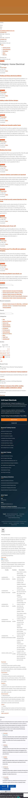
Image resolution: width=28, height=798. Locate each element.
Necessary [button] (3, 557)
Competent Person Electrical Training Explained (13, 371)
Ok (18, 797)
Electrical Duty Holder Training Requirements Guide (14, 298)
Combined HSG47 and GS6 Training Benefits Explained (15, 296)
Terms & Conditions (16, 523)
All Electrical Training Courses (6, 431)
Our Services (22, 523)
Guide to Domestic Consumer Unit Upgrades (13, 290)
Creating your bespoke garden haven (10, 125)
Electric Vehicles (6, 324)
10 (0, 353)
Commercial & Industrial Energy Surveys (8, 485)
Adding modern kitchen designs (9, 100)
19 (3, 355)
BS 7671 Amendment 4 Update (7, 435)
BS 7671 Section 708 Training (6, 458)
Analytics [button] (3, 683)
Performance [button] (4, 672)
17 (0, 355)
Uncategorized (6, 339)
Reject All (4, 786)
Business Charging (7, 321)
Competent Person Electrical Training (8, 438)
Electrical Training (14, 524)
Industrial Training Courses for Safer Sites (12, 294)
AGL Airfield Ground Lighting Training (8, 465)
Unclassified (6, 777)
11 (2, 353)
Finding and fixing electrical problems (10, 75)
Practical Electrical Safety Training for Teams (13, 292)
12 (3, 353)
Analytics (5, 756)
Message (2, 61)
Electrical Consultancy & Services (7, 480)
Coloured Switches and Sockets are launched (13, 174)
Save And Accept (5, 788)
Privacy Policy (5, 523)
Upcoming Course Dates (5, 472)
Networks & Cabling (7, 333)
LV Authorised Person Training (6, 440)
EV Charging (5, 328)
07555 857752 (3, 499)
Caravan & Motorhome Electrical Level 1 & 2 (9, 460)
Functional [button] (3, 662)
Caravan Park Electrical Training (7, 455)
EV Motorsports (6, 330)
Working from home (5, 150)
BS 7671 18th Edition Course (6, 433)
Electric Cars (5, 323)
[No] (19, 797)
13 (5, 353)
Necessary (5, 559)
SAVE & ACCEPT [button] (5, 713)
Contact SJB (14, 423)
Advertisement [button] (4, 693)
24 (0, 357)
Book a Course (14, 419)
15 (8, 353)
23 (9, 355)
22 (8, 355)
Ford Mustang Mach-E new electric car (11, 273)
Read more (2, 90)
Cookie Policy (10, 523)
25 (2, 357)
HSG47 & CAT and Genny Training (7, 445)
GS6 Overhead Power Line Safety (7, 447)
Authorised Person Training (10, 515)
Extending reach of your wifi (8, 226)
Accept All (12, 786)
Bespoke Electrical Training (6, 467)
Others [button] (2, 704)
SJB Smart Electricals (8, 400)
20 (5, 355)
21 (6, 355)
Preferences (6, 766)
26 (3, 357)
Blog (4, 319)
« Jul (1, 361)
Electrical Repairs (7, 326)
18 (2, 355)
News (4, 335)
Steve (6, 71)
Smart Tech (5, 337)
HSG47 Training (19, 515)
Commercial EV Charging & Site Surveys (8, 487)
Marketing (5, 745)
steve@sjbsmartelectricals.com (7, 30)
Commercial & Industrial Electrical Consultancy (9, 482)
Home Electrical (6, 331)
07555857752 (3, 32)
